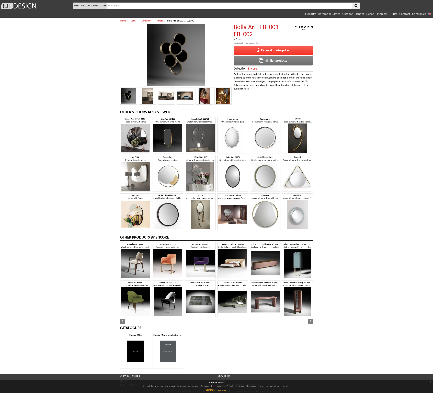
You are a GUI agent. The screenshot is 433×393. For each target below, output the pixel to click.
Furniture (310, 14)
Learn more (222, 390)
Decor (370, 14)
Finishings (382, 14)
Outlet (393, 14)
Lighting (359, 14)
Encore (239, 39)
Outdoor (347, 14)
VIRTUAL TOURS (130, 376)
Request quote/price (274, 50)
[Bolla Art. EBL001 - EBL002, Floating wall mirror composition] (128, 96)
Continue (210, 390)
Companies (419, 14)
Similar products (275, 60)
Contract (404, 14)
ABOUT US (223, 376)
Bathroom (324, 14)
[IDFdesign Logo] (36, 6)
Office (336, 14)
